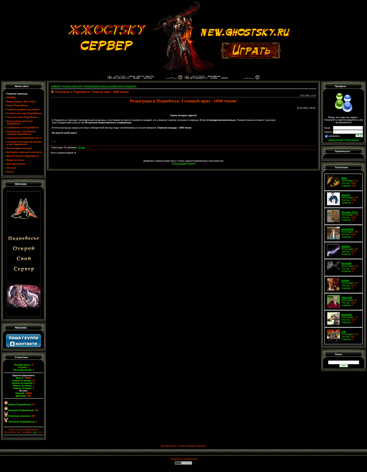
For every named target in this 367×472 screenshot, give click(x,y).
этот (35, 432)
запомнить (334, 136)
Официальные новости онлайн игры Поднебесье (109, 86)
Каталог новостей (71, 86)
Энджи (81, 147)
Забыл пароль (335, 139)
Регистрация (352, 139)
